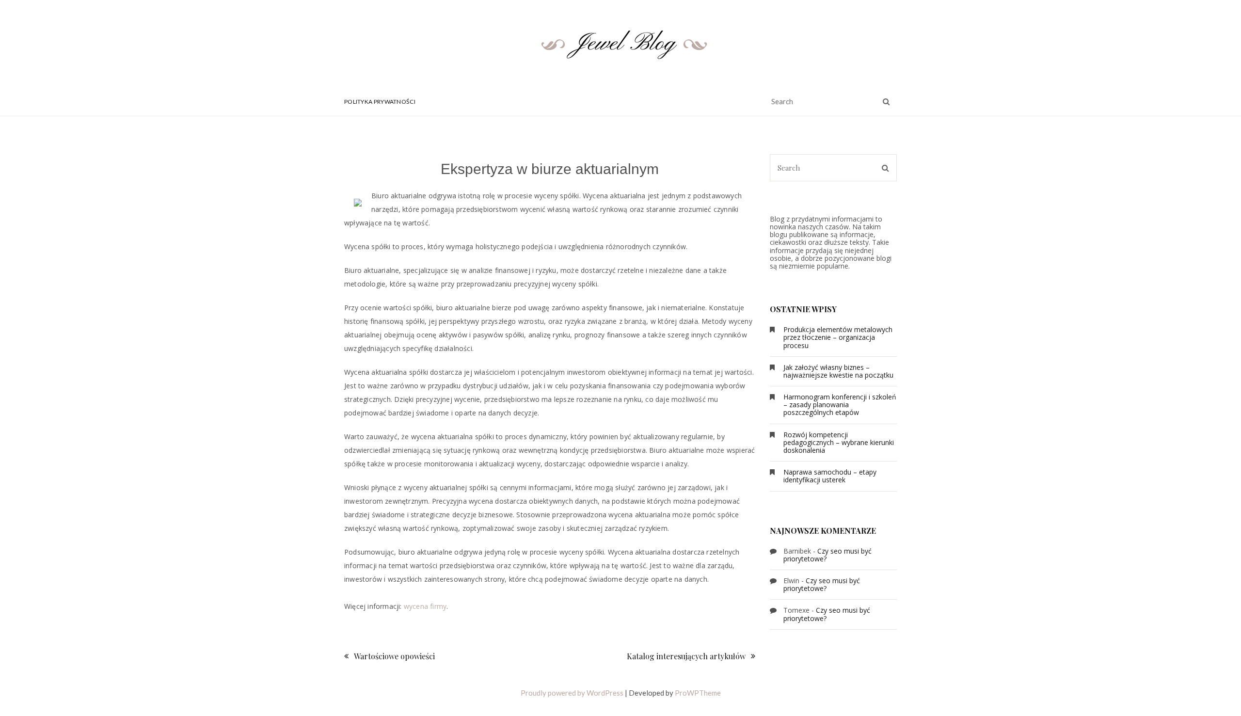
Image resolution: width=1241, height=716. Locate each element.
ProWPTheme (698, 692)
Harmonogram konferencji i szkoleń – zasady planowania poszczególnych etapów (839, 404)
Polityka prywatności (379, 101)
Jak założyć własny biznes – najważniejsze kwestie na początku (838, 371)
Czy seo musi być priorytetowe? (827, 554)
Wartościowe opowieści (394, 656)
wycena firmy (425, 606)
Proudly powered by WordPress (572, 692)
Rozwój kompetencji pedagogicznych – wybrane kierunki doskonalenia (838, 442)
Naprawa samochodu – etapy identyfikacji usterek (829, 475)
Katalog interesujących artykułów (686, 656)
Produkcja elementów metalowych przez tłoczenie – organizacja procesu (837, 337)
